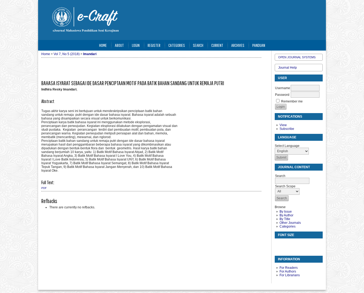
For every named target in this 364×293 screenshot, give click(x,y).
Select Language (287, 146)
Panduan (258, 45)
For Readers (289, 268)
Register (154, 45)
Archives (237, 45)
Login (136, 45)
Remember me (292, 101)
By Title (285, 219)
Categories (288, 226)
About (119, 45)
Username (282, 88)
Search (198, 45)
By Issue (286, 211)
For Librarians (290, 275)
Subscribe (287, 129)
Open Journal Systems (297, 57)
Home (103, 45)
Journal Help (287, 67)
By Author (286, 215)
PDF (44, 188)
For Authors (288, 271)
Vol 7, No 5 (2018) (67, 54)
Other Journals (290, 223)
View (283, 125)
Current (217, 45)
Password (282, 95)
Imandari (89, 54)
